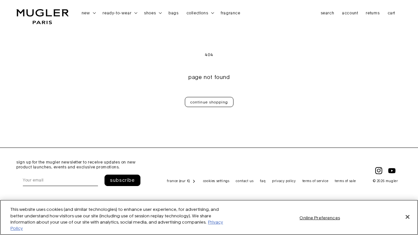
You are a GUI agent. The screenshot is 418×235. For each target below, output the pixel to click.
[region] (209, 217)
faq (262, 181)
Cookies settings (216, 181)
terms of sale (345, 181)
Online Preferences (319, 217)
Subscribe (122, 180)
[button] (88, 13)
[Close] (407, 217)
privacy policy (284, 181)
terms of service (315, 181)
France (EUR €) (178, 181)
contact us (244, 181)
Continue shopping (209, 102)
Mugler (392, 181)
